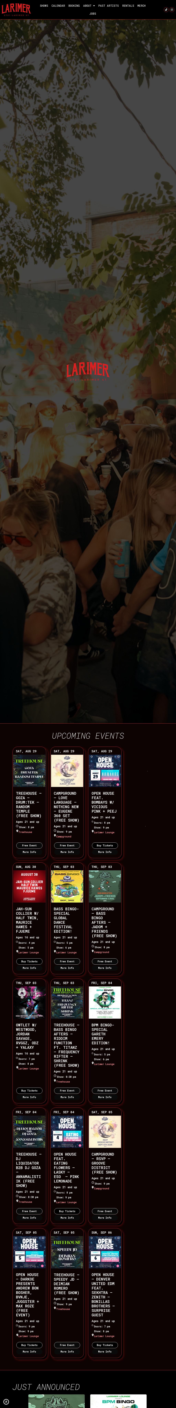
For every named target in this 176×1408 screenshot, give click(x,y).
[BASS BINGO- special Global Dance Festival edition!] (67, 886)
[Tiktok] (166, 9)
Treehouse (25, 832)
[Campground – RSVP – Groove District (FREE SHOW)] (105, 1132)
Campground (63, 836)
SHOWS (44, 5)
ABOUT (87, 5)
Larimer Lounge (104, 832)
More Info (29, 852)
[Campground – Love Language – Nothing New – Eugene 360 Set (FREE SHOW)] (67, 771)
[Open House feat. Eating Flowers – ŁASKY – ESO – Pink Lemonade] (67, 1132)
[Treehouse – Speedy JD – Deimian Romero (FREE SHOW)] (67, 1252)
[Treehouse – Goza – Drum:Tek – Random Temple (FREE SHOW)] (29, 771)
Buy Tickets (105, 845)
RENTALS (128, 5)
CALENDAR (58, 5)
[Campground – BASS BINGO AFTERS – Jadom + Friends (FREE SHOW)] (105, 886)
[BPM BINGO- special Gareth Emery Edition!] (105, 1002)
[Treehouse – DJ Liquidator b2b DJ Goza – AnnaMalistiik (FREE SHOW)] (29, 1132)
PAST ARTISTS (108, 5)
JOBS (92, 13)
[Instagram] (171, 9)
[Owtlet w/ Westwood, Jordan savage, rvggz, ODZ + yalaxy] (29, 1002)
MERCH (142, 5)
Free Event (29, 845)
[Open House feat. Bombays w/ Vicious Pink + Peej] (105, 771)
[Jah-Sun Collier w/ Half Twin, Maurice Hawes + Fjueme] (29, 886)
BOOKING (74, 5)
